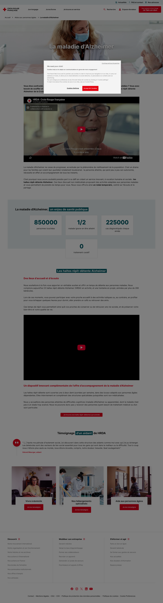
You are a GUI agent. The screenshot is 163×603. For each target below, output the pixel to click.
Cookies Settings (73, 88)
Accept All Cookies (90, 88)
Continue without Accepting (110, 63)
